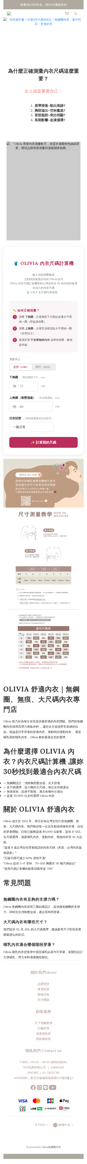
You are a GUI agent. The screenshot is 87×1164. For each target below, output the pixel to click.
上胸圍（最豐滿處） (35, 398)
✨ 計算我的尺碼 (43, 442)
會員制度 (43, 989)
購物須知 (43, 994)
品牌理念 (43, 984)
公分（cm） (21, 367)
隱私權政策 (43, 1039)
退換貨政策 (43, 1033)
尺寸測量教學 (43, 1023)
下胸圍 (28, 377)
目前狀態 (31, 418)
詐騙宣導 (43, 1028)
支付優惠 (43, 1000)
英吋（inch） (43, 367)
